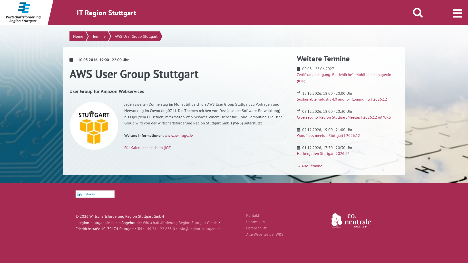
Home (78, 36)
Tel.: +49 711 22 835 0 (156, 228)
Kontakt (252, 215)
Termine (99, 36)
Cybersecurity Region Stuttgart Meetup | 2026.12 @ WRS (344, 117)
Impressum (255, 222)
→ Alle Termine (309, 165)
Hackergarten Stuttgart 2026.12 (323, 153)
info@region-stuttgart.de (200, 228)
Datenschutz (256, 228)
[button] (95, 194)
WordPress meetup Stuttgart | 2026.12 (328, 135)
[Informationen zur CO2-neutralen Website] (351, 226)
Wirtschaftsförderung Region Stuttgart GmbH (180, 222)
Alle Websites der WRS (264, 234)
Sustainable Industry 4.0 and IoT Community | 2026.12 (342, 99)
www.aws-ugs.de (179, 135)
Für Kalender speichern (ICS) (147, 147)
